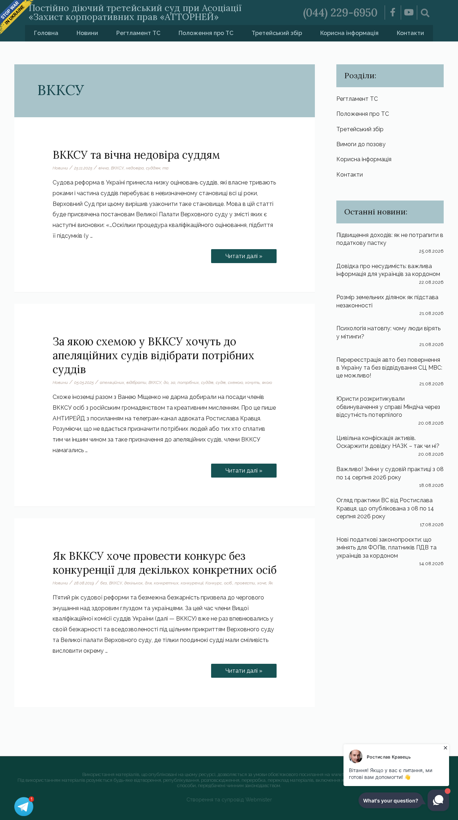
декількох (133, 583)
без (103, 583)
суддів (207, 382)
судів (221, 382)
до (166, 382)
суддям (153, 168)
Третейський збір (277, 33)
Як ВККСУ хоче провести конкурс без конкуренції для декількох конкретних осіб (165, 563)
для (148, 583)
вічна (103, 168)
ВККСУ (117, 168)
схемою (235, 382)
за (173, 382)
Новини (87, 33)
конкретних (166, 583)
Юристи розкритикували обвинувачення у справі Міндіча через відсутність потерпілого (388, 406)
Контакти (410, 33)
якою (267, 382)
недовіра (135, 168)
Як (270, 583)
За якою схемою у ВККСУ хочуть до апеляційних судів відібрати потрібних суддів (153, 355)
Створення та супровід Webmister (229, 799)
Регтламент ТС (138, 33)
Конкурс (213, 583)
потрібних (188, 382)
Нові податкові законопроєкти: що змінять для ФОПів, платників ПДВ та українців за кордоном (386, 547)
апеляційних (112, 382)
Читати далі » (243, 254)
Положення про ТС (206, 33)
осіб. (228, 583)
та (165, 168)
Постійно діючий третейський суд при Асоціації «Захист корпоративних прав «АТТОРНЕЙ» (135, 12)
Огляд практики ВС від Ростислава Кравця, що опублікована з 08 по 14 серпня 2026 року (385, 508)
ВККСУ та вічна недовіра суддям (136, 155)
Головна (46, 33)
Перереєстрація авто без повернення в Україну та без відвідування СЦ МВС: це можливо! (389, 367)
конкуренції (192, 583)
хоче (261, 583)
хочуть (252, 382)
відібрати (136, 382)
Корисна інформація (349, 33)
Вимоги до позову (361, 144)
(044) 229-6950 (340, 12)
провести (245, 583)
